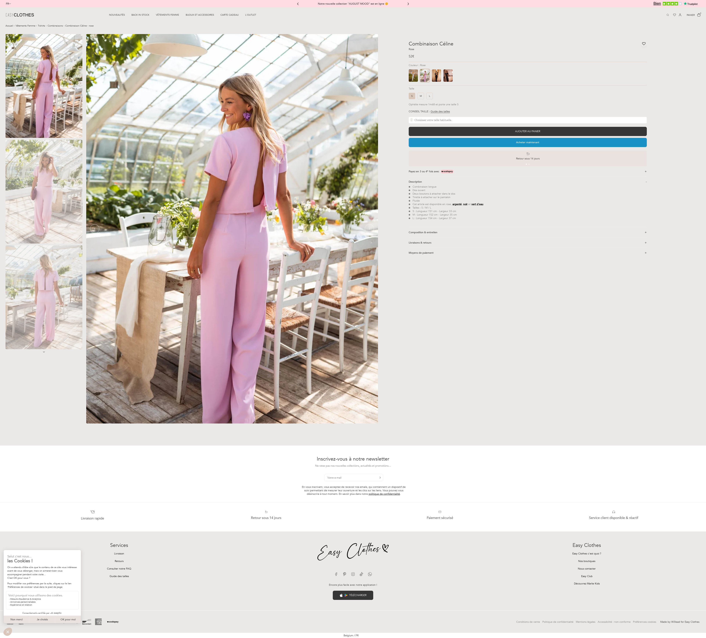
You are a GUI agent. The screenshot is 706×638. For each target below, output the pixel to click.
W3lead (675, 622)
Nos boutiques (586, 561)
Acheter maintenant (527, 142)
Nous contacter (587, 568)
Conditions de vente (528, 622)
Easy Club (587, 576)
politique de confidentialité (384, 494)
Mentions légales (585, 622)
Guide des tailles (119, 576)
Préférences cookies (644, 622)
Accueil (10, 25)
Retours (119, 561)
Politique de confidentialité (557, 622)
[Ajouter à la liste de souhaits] (644, 44)
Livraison (119, 553)
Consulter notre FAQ (119, 568)
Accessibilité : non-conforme (614, 622)
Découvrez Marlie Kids (587, 583)
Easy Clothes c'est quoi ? (586, 553)
